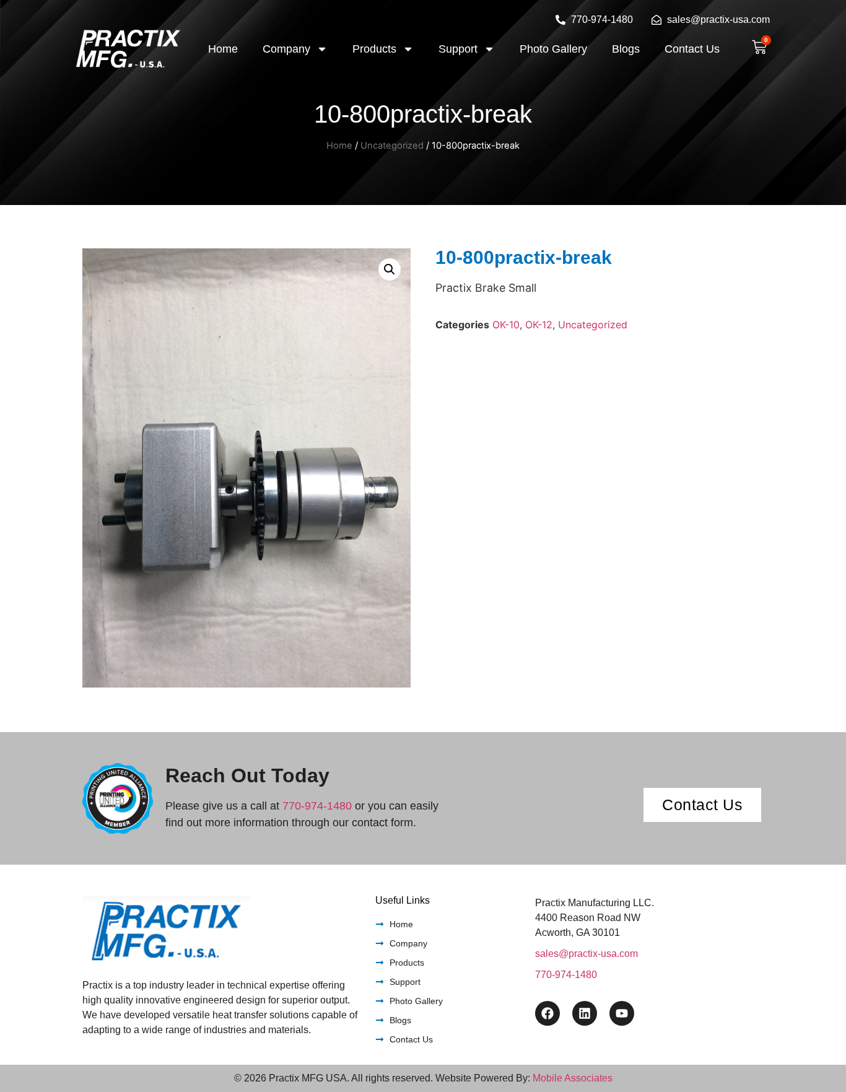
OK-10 (506, 324)
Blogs (626, 49)
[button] (389, 269)
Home (223, 49)
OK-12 (538, 324)
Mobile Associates (573, 1078)
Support (458, 49)
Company (286, 49)
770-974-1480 (317, 806)
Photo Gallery (553, 49)
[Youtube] (621, 1013)
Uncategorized (392, 145)
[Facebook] (547, 1013)
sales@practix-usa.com (586, 953)
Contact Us (692, 49)
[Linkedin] (584, 1013)
